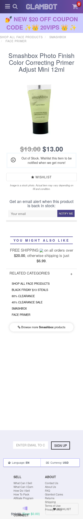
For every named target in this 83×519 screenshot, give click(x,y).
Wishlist (43, 177)
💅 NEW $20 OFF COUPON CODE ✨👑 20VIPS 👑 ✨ (41, 23)
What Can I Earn (23, 487)
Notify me (66, 213)
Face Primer (21, 315)
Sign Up (60, 445)
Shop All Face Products (31, 284)
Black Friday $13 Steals (30, 290)
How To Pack (21, 494)
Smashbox (19, 308)
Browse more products (43, 327)
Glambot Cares (54, 494)
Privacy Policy (53, 509)
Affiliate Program (23, 498)
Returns (49, 498)
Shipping (50, 502)
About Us (50, 487)
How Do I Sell (22, 490)
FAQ (47, 490)
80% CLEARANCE (23, 296)
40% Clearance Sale (27, 302)
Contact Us (51, 483)
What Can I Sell (23, 483)
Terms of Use (53, 505)
